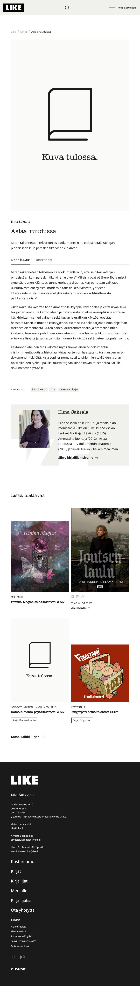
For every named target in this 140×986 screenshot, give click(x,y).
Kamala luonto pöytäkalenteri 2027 (38, 712)
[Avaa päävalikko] (123, 7)
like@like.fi (17, 828)
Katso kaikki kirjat (25, 737)
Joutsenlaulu (80, 608)
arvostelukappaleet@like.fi (25, 839)
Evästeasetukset (20, 946)
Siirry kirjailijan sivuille (76, 458)
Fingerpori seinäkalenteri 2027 (94, 712)
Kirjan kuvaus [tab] (20, 260)
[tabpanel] (70, 320)
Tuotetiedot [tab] (44, 260)
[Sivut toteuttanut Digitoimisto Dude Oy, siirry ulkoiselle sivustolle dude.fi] (18, 969)
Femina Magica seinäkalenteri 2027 (38, 602)
